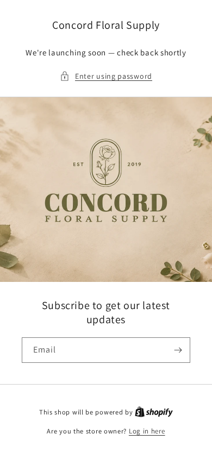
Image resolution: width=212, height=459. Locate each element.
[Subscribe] (178, 350)
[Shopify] (154, 412)
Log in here (147, 431)
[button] (106, 76)
